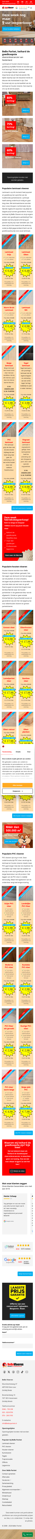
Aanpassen (16, 791)
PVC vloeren (6, 1446)
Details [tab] (18, 752)
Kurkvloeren (6, 1453)
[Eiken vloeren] (26, 617)
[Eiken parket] (26, 719)
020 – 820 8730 (7, 1412)
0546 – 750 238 (7, 1409)
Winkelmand (6, 1493)
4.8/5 (20, 1262)
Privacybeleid (7, 1486)
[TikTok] (22, 1372)
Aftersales (6, 1477)
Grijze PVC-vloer (9, 904)
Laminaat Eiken (26, 253)
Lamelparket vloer (9, 679)
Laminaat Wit (26, 308)
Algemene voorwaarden (11, 1489)
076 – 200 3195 (7, 1415)
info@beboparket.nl (9, 1423)
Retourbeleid (7, 1505)
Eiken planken (26, 730)
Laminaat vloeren (8, 1443)
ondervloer (18, 1518)
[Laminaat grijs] (9, 241)
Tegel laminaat (26, 364)
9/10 (17, 1249)
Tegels (4, 1456)
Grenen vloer (9, 627)
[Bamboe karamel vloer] (26, 668)
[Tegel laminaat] (26, 353)
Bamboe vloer (26, 679)
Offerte (4, 1462)
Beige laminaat (9, 364)
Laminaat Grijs (9, 253)
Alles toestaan (17, 785)
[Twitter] (9, 1372)
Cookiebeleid (7, 1502)
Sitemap (5, 1499)
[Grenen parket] (9, 617)
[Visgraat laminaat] (26, 429)
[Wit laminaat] (26, 297)
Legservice (6, 1465)
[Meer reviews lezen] (9, 1246)
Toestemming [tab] (6, 752)
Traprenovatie (7, 1459)
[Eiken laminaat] (26, 241)
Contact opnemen (8, 1474)
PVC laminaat (9, 441)
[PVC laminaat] (9, 429)
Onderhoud (6, 1496)
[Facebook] (4, 1372)
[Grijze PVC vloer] (9, 893)
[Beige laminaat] (9, 353)
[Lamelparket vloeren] (9, 668)
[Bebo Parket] (8, 8)
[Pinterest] (13, 1372)
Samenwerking (7, 1483)
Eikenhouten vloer (26, 628)
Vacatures (6, 1480)
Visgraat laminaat (26, 441)
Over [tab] (29, 752)
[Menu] (31, 8)
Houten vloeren (8, 1450)
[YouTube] (26, 1372)
